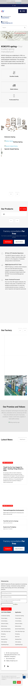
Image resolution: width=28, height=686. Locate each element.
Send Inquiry (8, 201)
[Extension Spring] (14, 124)
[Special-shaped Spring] (7, 146)
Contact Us (8, 508)
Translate (18, 3)
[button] (11, 154)
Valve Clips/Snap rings (6, 591)
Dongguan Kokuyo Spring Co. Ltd (16, 635)
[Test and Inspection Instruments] (14, 457)
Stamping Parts (4, 599)
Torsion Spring (4, 578)
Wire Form (3, 596)
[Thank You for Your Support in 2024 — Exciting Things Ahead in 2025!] (14, 414)
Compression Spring (5, 575)
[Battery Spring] (5, 141)
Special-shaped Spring (8, 149)
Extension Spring (6, 137)
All (4, 174)
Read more (22, 399)
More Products (19, 201)
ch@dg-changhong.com (7, 23)
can (14, 682)
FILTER (24, 169)
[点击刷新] (15, 564)
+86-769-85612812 (10, 618)
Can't (19, 682)
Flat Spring (3, 594)
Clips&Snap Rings (5, 604)
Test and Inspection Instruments (13, 470)
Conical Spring (4, 581)
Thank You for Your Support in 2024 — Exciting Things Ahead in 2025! (13, 429)
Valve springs (4, 602)
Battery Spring (14, 142)
